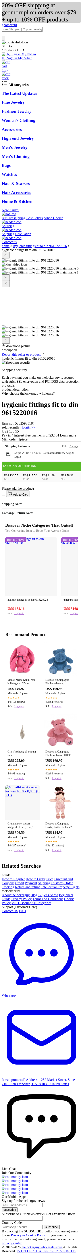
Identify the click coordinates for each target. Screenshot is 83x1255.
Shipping (44, 883)
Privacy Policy (21, 899)
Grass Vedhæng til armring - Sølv (22, 753)
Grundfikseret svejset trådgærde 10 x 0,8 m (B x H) (21, 825)
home (6, 246)
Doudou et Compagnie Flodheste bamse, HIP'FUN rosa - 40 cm (60, 753)
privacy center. (12, 1243)
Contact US (10, 911)
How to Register (13, 879)
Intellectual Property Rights (60, 887)
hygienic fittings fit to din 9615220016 (40, 246)
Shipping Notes (12, 504)
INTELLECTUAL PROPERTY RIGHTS (46, 1251)
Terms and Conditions (48, 899)
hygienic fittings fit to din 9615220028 (28, 599)
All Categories (41, 903)
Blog (34, 895)
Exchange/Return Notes (17, 513)
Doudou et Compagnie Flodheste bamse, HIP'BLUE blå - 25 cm (57, 682)
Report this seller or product (21, 354)
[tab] (41, 394)
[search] (3, 38)
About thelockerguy (16, 895)
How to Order (35, 879)
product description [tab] (15, 389)
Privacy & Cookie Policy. (28, 1235)
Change (73, 446)
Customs (57, 883)
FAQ (22, 911)
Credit (19, 883)
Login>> (19, 613)
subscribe (10, 1209)
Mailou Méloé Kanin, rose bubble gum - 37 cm (21, 681)
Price (49, 879)
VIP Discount (21, 903)
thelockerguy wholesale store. (42, 1247)
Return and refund (28, 887)
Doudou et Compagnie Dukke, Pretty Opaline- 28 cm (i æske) (59, 825)
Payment (31, 883)
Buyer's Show (48, 895)
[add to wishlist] (3, 495)
